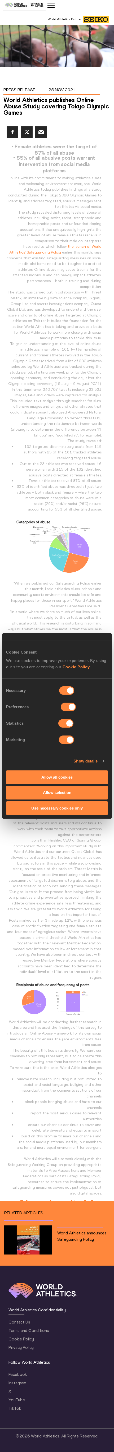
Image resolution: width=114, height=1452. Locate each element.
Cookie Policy (76, 666)
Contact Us (19, 1322)
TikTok (14, 1408)
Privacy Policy (21, 1347)
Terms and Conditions (28, 1330)
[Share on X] (27, 132)
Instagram (17, 1382)
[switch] (68, 706)
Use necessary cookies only (57, 808)
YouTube (16, 1399)
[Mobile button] (51, 5)
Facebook (17, 1374)
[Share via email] (41, 132)
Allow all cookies (57, 777)
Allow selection (57, 792)
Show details (85, 761)
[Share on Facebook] (12, 132)
